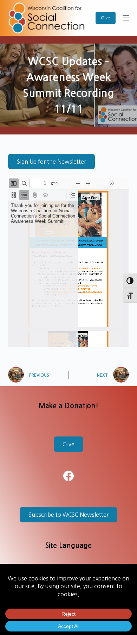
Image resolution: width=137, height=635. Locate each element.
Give (105, 17)
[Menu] (126, 18)
